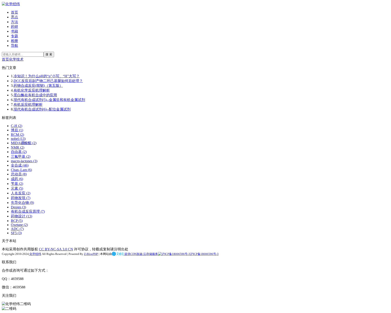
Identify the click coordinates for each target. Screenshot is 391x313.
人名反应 (20, 193)
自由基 (19, 152)
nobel (18, 139)
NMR (17, 147)
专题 (14, 36)
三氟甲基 (20, 156)
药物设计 (21, 216)
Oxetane (19, 225)
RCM (17, 134)
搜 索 (48, 54)
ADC (17, 229)
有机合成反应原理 (28, 211)
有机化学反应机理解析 (32, 90)
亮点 (14, 17)
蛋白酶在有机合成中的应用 (35, 95)
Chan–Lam (21, 170)
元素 (17, 188)
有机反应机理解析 (28, 104)
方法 (14, 22)
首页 (14, 12)
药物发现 (20, 198)
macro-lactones (24, 161)
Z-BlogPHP (91, 254)
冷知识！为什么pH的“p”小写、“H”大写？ (47, 76)
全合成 (20, 165)
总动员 (19, 174)
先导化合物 (22, 203)
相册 (14, 41)
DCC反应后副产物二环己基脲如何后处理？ (48, 81)
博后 (17, 130)
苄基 (17, 184)
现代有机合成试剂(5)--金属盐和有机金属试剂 (49, 100)
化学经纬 (35, 254)
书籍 (14, 31)
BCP (17, 221)
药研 (14, 26)
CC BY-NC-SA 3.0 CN (56, 249)
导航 (14, 45)
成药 (17, 179)
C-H (16, 126)
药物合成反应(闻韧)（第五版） (38, 85)
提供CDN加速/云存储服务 (141, 254)
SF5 (16, 233)
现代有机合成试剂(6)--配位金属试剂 (42, 109)
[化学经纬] (11, 4)
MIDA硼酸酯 (23, 143)
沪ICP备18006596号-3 (204, 254)
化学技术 (16, 59)
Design (18, 207)
